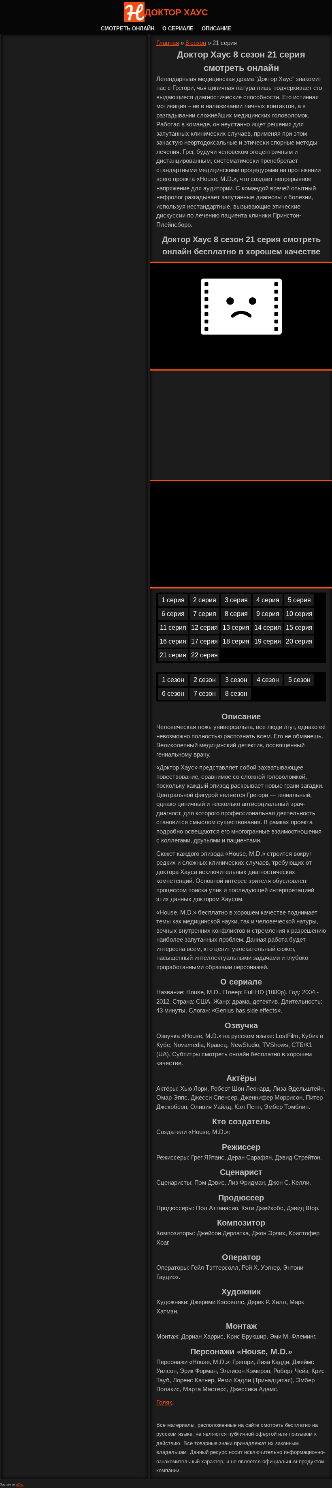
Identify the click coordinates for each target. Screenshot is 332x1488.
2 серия (204, 600)
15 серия (299, 627)
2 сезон (205, 679)
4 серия (267, 600)
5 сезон (299, 679)
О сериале (178, 29)
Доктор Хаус (176, 12)
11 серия (173, 627)
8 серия (236, 613)
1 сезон (173, 679)
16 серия (173, 641)
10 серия (299, 613)
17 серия (204, 641)
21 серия (173, 655)
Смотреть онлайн (127, 29)
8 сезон (195, 42)
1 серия (173, 600)
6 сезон (173, 693)
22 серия (204, 655)
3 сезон (236, 679)
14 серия (267, 627)
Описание (216, 29)
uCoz (19, 1484)
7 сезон (205, 693)
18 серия (236, 641)
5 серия (299, 600)
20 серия (299, 641)
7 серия (204, 613)
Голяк (164, 1402)
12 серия (204, 627)
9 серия (267, 613)
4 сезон (268, 679)
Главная (167, 42)
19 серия (267, 641)
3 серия (236, 600)
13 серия (236, 627)
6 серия (173, 613)
